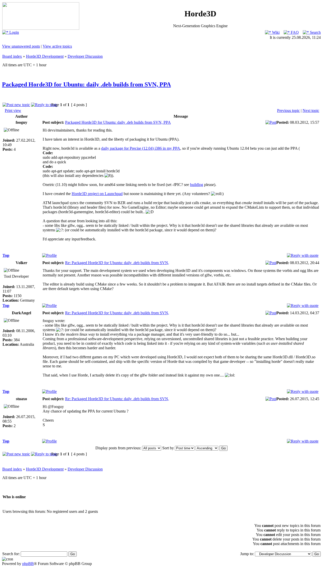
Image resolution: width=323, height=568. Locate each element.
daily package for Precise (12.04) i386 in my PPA (140, 148)
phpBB (28, 563)
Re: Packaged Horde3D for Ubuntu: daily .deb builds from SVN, (117, 263)
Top (6, 255)
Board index (12, 56)
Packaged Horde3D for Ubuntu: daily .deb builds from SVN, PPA (86, 84)
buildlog (196, 184)
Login (13, 32)
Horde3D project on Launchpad (97, 194)
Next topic (311, 110)
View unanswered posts (21, 46)
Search (315, 32)
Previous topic (288, 110)
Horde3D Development (45, 56)
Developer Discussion (85, 56)
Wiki (275, 32)
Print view (13, 110)
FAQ (294, 32)
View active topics (57, 46)
